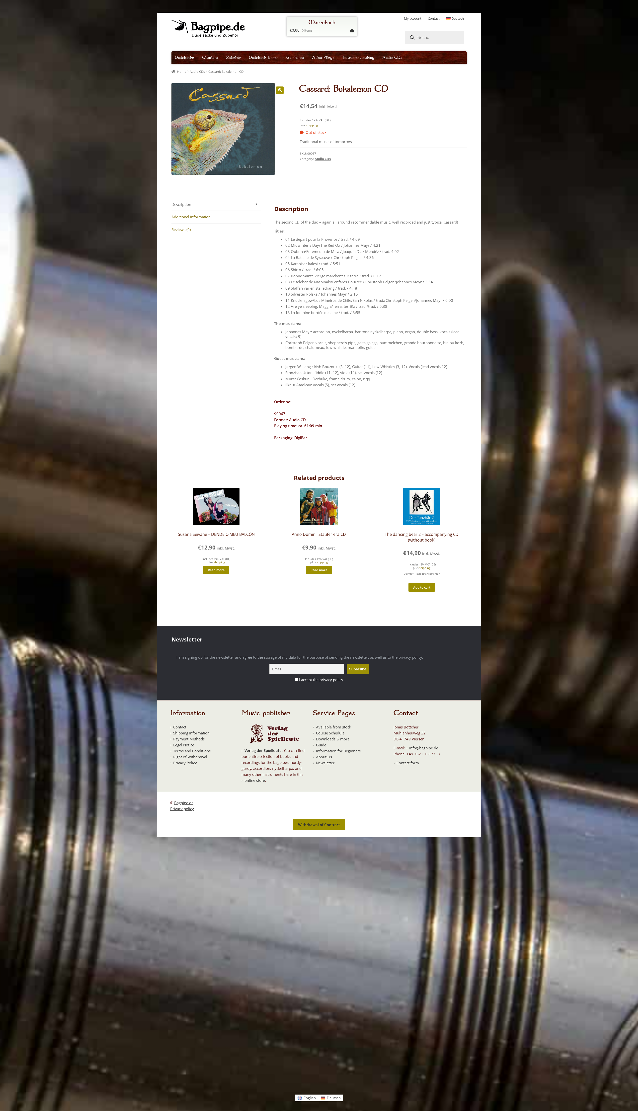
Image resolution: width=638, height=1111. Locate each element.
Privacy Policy (185, 762)
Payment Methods (189, 738)
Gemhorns (295, 57)
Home (181, 71)
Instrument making (358, 57)
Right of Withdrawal (190, 756)
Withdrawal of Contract (319, 824)
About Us (324, 756)
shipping (312, 125)
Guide (321, 744)
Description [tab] (181, 204)
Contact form (408, 762)
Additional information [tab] (191, 216)
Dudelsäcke (184, 57)
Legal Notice (183, 744)
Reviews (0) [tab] (181, 229)
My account (412, 18)
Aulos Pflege (323, 57)
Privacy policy (182, 808)
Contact (434, 18)
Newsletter (325, 762)
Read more (216, 570)
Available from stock (333, 726)
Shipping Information (191, 732)
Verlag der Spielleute (263, 750)
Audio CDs (392, 57)
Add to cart (421, 587)
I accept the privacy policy (321, 679)
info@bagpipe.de (423, 747)
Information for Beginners (338, 750)
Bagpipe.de (183, 802)
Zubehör (233, 57)
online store (254, 780)
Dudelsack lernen (263, 57)
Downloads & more (332, 738)
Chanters (210, 57)
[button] (280, 90)
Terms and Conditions (192, 750)
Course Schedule (330, 732)
